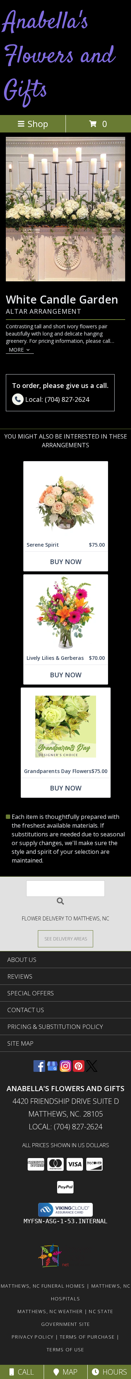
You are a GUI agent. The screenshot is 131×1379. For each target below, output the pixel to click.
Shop (38, 124)
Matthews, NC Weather (50, 1311)
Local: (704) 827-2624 (65, 1127)
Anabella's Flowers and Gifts (59, 56)
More (16, 349)
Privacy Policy (32, 1337)
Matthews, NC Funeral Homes (43, 1286)
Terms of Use (65, 1349)
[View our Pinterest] (78, 1069)
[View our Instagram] (65, 1069)
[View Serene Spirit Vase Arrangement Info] (66, 499)
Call (24, 1372)
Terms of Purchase (87, 1337)
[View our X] (92, 1069)
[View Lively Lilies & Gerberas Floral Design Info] (66, 613)
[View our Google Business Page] (52, 1069)
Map (68, 1372)
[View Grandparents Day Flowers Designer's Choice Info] (65, 726)
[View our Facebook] (39, 1069)
